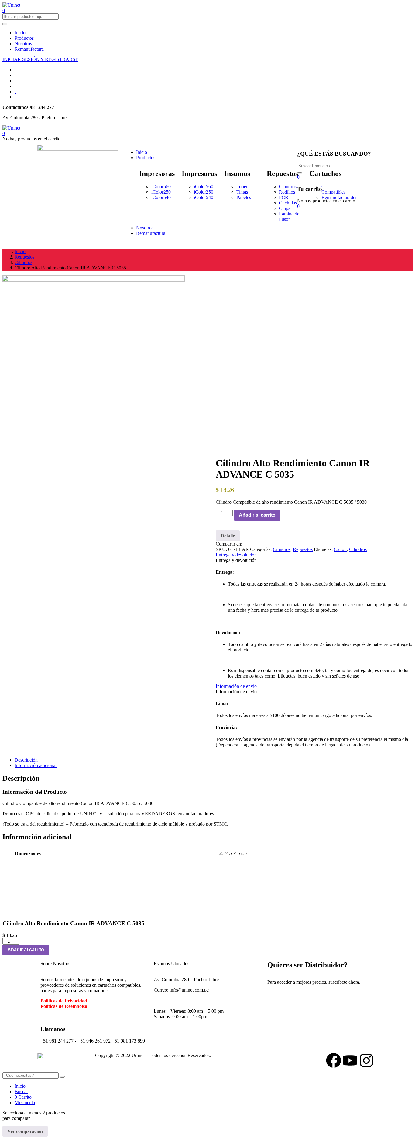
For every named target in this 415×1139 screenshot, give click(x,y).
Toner (242, 186)
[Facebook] (333, 1060)
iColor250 (161, 191)
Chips (284, 208)
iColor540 (161, 197)
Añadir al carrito (257, 515)
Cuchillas (288, 202)
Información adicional (36, 765)
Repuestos (24, 256)
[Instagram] (366, 1060)
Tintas (242, 191)
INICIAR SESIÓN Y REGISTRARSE (40, 59)
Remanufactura (29, 49)
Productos (24, 38)
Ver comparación (25, 1131)
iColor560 (161, 186)
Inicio (20, 32)
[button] (3, 133)
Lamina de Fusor (289, 216)
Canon (340, 549)
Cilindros (288, 186)
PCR (283, 197)
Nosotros (23, 43)
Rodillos (287, 191)
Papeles (243, 197)
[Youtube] (350, 1060)
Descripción (26, 759)
